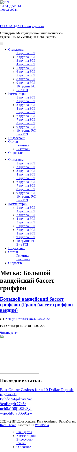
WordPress (42, 425)
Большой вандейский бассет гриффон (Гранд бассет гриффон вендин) (36, 304)
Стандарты (16, 49)
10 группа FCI (26, 86)
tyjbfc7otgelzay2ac (16, 399)
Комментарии (18, 93)
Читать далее (9, 332)
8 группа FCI (25, 79)
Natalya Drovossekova (20, 319)
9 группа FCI (25, 82)
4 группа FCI (25, 64)
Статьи (13, 141)
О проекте (15, 152)
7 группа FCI (25, 75)
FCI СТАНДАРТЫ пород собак (22, 26)
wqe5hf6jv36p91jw (16, 413)
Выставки (23, 149)
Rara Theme (8, 425)
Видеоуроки (16, 138)
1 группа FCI (25, 53)
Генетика (22, 145)
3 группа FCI (25, 60)
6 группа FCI (25, 71)
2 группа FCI (25, 57)
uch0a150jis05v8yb (16, 408)
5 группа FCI (25, 68)
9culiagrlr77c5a (13, 403)
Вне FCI (22, 90)
